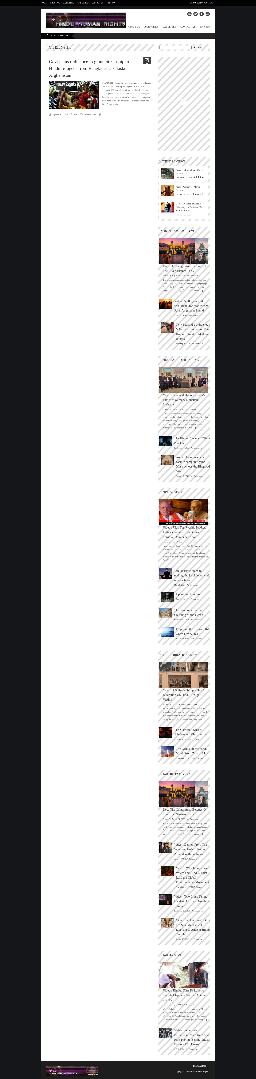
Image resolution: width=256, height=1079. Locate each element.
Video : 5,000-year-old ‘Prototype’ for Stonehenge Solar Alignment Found (191, 305)
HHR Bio (111, 3)
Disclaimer (200, 1066)
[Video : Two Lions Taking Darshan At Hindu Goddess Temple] (165, 899)
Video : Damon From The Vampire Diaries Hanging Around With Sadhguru (190, 849)
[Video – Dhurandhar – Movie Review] (167, 173)
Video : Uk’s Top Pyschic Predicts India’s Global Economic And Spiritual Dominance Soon (184, 532)
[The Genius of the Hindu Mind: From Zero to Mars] (167, 751)
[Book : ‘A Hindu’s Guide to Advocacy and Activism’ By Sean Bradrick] (167, 207)
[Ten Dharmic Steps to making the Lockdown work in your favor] (165, 573)
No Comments (192, 275)
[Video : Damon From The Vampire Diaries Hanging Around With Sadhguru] (165, 847)
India (94, 114)
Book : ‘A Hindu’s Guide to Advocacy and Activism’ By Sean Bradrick (189, 207)
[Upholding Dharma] (167, 597)
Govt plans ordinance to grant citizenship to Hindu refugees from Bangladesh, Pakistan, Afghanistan (89, 68)
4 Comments (194, 599)
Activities (68, 3)
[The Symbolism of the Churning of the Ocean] (165, 613)
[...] (120, 104)
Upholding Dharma (188, 594)
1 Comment (194, 739)
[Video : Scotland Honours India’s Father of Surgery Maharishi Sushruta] (185, 380)
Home (44, 3)
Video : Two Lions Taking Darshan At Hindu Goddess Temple (191, 901)
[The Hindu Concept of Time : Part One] (165, 441)
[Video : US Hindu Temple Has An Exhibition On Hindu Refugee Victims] (185, 675)
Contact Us (97, 3)
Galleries (82, 3)
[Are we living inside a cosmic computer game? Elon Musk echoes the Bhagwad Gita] (167, 460)
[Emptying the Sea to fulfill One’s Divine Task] (167, 632)
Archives (87, 114)
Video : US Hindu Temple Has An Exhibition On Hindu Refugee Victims (184, 694)
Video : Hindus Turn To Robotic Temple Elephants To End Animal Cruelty (184, 995)
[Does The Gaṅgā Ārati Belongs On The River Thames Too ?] (185, 251)
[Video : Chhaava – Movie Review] (167, 190)
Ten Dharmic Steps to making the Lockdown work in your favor (192, 575)
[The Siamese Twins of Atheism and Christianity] (165, 732)
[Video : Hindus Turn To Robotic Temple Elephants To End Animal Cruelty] (185, 975)
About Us (55, 3)
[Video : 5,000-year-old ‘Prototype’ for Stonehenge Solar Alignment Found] (165, 304)
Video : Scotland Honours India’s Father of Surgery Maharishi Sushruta (184, 399)
